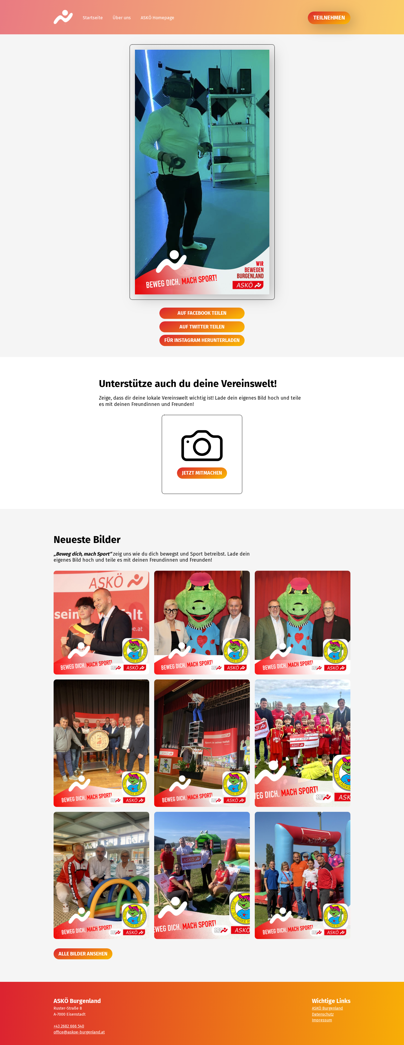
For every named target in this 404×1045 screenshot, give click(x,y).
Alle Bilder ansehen (83, 954)
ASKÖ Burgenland (327, 1008)
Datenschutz (323, 1014)
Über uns (122, 17)
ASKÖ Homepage (157, 17)
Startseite (93, 17)
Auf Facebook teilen (202, 313)
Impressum (322, 1020)
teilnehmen (329, 17)
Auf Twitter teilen (202, 327)
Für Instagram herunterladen (202, 340)
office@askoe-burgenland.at (79, 1032)
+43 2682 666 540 (69, 1026)
